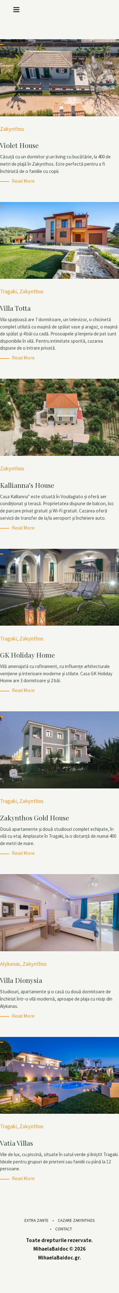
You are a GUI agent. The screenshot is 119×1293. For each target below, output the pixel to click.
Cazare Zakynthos (76, 1220)
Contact (63, 1229)
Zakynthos (12, 129)
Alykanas (10, 963)
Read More (23, 181)
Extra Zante (36, 1220)
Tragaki (8, 291)
